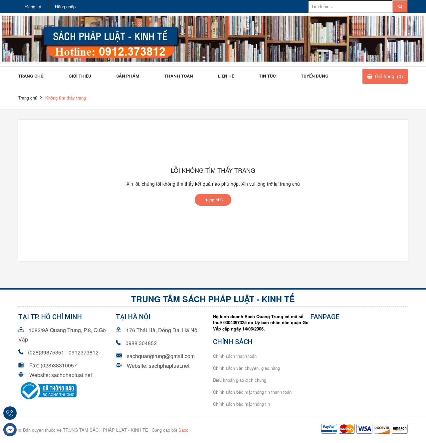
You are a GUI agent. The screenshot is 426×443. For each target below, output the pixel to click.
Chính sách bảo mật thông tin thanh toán (252, 392)
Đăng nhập (65, 6)
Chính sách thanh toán (235, 356)
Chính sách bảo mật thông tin (241, 404)
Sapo (183, 430)
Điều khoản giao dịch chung (239, 380)
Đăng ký (33, 6)
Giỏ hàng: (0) (389, 76)
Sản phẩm (127, 76)
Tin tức (267, 76)
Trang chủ (31, 76)
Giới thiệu (80, 76)
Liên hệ (226, 76)
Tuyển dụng (314, 76)
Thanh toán (178, 76)
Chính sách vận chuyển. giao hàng (246, 368)
